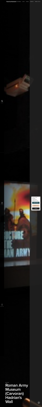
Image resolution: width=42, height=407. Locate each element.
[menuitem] (19, 1)
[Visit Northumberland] (11, 1)
